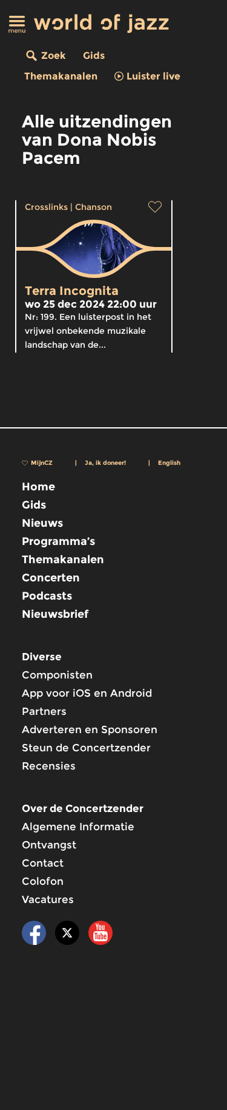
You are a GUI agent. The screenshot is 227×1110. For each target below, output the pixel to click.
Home (38, 486)
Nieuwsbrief (55, 614)
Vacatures (48, 899)
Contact (43, 863)
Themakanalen (60, 76)
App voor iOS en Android (87, 693)
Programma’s (58, 541)
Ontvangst (49, 845)
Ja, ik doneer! (105, 463)
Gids (94, 55)
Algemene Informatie (78, 827)
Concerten (51, 577)
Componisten (57, 675)
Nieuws (42, 523)
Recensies (49, 766)
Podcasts (47, 596)
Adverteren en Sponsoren (89, 729)
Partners (44, 711)
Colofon (43, 881)
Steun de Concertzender (86, 748)
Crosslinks (46, 206)
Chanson (93, 206)
